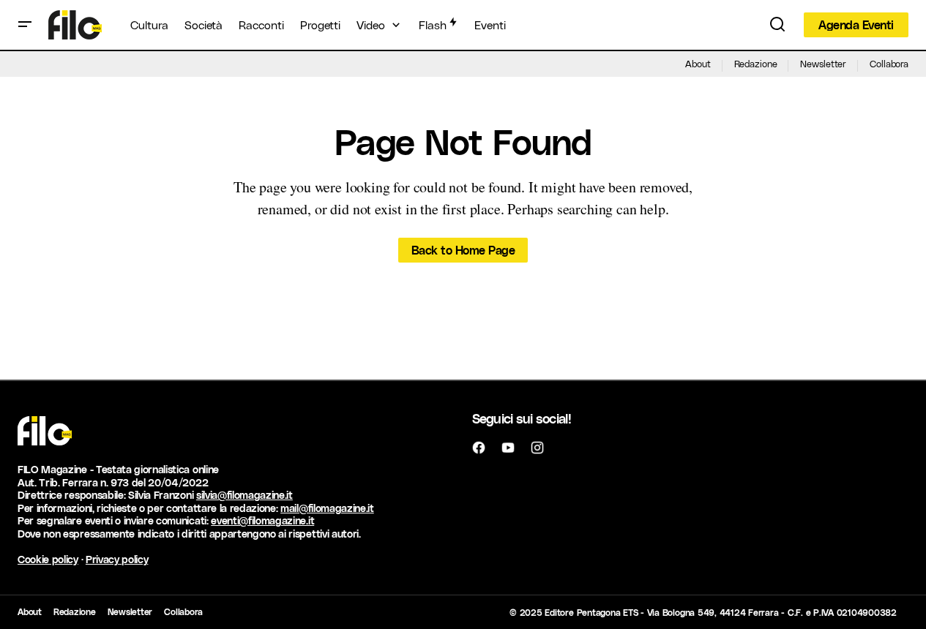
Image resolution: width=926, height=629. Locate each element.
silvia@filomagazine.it (244, 495)
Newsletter (823, 63)
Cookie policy (48, 559)
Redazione (755, 63)
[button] (24, 25)
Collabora (889, 63)
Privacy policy (117, 559)
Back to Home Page (463, 250)
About (697, 63)
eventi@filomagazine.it (262, 520)
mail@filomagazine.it (327, 508)
